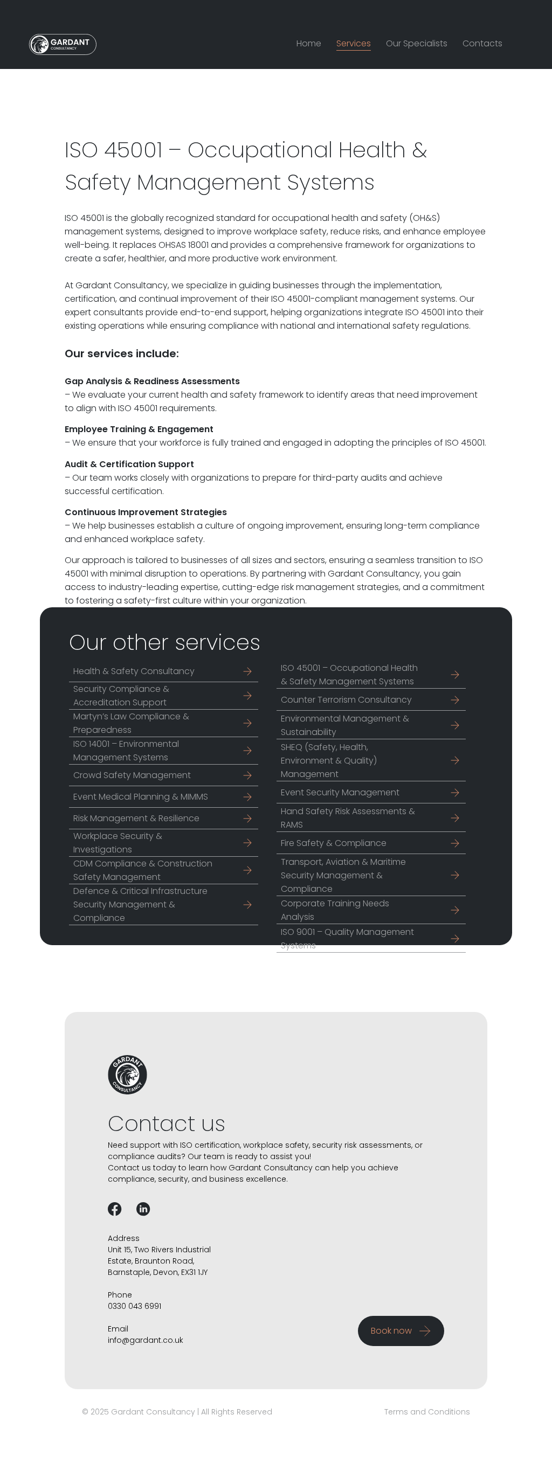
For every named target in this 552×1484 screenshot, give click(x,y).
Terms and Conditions (427, 1411)
